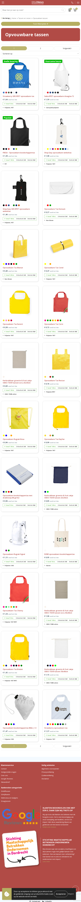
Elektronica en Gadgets (9, 798)
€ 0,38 (10, 327)
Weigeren (71, 894)
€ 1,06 (51, 616)
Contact (4, 769)
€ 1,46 (10, 214)
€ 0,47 (51, 271)
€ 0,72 (51, 327)
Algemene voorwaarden (50, 769)
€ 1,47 (10, 731)
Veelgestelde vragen (8, 772)
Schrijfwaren (5, 794)
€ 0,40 (10, 271)
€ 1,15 (51, 675)
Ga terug (6, 18)
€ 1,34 (10, 614)
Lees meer (46, 861)
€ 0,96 (10, 442)
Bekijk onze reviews (49, 827)
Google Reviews (7, 779)
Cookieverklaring (47, 775)
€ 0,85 (51, 501)
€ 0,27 (51, 212)
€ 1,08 (51, 156)
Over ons (4, 775)
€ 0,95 (51, 557)
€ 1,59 (51, 99)
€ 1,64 (10, 99)
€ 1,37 (51, 731)
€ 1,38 (10, 156)
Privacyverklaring (48, 772)
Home (14, 18)
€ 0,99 (51, 442)
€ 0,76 (51, 384)
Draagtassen (5, 801)
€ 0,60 (10, 386)
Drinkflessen (5, 791)
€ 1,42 (10, 672)
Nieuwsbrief (5, 782)
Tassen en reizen (24, 18)
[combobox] (30, 10)
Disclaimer (45, 779)
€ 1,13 (10, 557)
